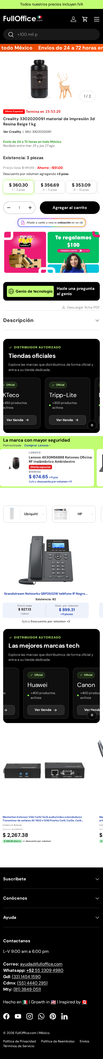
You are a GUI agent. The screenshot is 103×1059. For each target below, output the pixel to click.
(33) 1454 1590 (26, 976)
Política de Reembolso (57, 1041)
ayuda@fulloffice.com (41, 964)
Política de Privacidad (19, 1041)
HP (80, 514)
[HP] (60, 514)
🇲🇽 (25, 1002)
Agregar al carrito (70, 207)
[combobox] (51, 34)
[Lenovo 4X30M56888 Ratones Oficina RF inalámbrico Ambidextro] (14, 463)
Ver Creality (12, 132)
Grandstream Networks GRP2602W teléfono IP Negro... (45, 594)
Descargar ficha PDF (83, 307)
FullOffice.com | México (32, 1033)
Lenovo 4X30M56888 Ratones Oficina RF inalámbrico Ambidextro (60, 459)
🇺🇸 (53, 1002)
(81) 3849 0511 (27, 989)
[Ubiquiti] (11, 514)
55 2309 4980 (44, 970)
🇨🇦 (84, 1002)
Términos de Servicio (18, 1046)
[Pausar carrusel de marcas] (92, 425)
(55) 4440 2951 (32, 983)
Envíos (84, 1041)
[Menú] (96, 19)
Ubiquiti (31, 514)
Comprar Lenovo (36, 445)
